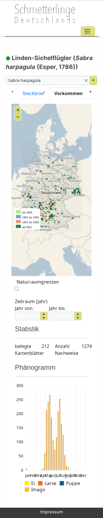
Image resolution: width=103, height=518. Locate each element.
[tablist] (51, 93)
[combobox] (44, 80)
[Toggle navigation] (88, 31)
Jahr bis (57, 308)
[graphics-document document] (51, 438)
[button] (86, 80)
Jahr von (24, 308)
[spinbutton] (27, 316)
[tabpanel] (51, 301)
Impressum (51, 512)
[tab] (33, 93)
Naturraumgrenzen (38, 282)
